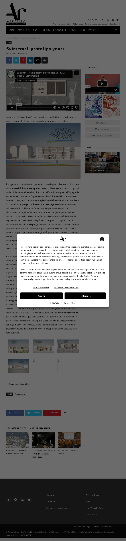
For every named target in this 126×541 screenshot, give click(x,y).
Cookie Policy (54, 303)
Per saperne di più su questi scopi (66, 287)
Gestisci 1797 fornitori (41, 287)
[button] (102, 239)
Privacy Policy (69, 303)
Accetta (41, 295)
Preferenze (85, 295)
